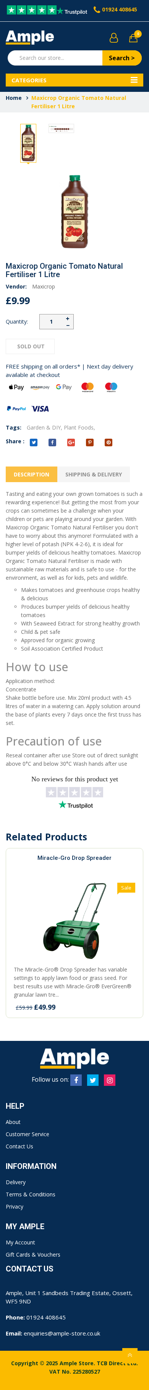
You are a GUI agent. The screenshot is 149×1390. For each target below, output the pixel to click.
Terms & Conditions (30, 1194)
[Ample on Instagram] (109, 1080)
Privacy (14, 1206)
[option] (28, 143)
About (13, 1121)
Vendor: (16, 286)
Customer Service (27, 1134)
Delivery (16, 1182)
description (31, 474)
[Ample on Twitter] (93, 1080)
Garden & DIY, (44, 427)
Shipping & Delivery (93, 474)
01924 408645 (119, 9)
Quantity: (17, 321)
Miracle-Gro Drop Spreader (74, 858)
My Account (20, 1242)
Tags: (13, 427)
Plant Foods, (79, 427)
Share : (15, 441)
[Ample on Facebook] (76, 1080)
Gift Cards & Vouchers (33, 1254)
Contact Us (19, 1146)
